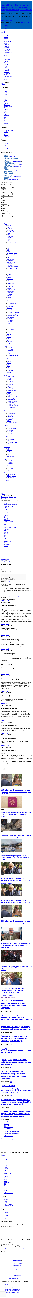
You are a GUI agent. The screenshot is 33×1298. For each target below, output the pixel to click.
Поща (5, 133)
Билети (6, 135)
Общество (7, 35)
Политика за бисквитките (11, 1133)
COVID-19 (7, 121)
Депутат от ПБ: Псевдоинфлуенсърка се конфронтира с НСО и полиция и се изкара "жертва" (15, 945)
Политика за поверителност (12, 1131)
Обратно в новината (6, 20)
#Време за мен (8, 106)
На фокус (6, 46)
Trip (5, 118)
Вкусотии (7, 105)
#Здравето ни (8, 111)
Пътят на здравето (9, 53)
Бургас (6, 148)
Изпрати (3, 581)
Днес (6, 26)
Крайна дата (12, 497)
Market (6, 132)
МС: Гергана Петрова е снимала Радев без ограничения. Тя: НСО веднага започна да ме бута (16, 968)
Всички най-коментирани (8, 995)
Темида (6, 38)
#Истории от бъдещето (10, 504)
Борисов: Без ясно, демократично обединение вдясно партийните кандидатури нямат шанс (13, 990)
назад (2, 1)
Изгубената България (10, 527)
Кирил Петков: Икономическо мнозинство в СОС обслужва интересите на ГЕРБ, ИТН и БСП (16, 7)
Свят (5, 43)
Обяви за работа (8, 130)
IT (4, 517)
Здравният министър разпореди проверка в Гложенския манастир (16, 836)
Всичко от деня (5, 1121)
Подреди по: (4, 597)
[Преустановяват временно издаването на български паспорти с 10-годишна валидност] (11, 808)
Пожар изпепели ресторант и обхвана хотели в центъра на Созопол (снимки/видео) (15, 857)
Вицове (6, 103)
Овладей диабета (9, 52)
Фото (5, 55)
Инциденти (7, 41)
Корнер (6, 510)
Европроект (7, 1128)
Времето (6, 108)
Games (6, 109)
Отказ (4, 498)
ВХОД (2, 594)
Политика (7, 28)
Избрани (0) (15, 596)
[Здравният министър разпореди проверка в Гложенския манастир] (11, 830)
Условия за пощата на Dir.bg (12, 1292)
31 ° (2, 219)
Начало (6, 25)
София (6, 143)
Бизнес (6, 512)
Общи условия (8, 1127)
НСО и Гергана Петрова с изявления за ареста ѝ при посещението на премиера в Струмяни (16, 792)
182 (11, 1096)
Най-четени (4, 997)
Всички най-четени (6, 883)
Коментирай (4, 568)
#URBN (6, 123)
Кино (5, 114)
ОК (2, 498)
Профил (6, 559)
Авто (5, 100)
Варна (6, 146)
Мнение (6, 47)
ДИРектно (7, 49)
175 (11, 1107)
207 (11, 1068)
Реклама (6, 1124)
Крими (6, 37)
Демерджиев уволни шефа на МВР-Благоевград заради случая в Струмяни (15, 879)
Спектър (6, 44)
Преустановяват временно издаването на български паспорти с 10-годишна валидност (16, 814)
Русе (5, 150)
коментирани (9, 773)
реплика (3, 600)
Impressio (6, 518)
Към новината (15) (6, 596)
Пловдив (6, 145)
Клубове (6, 115)
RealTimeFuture (8, 523)
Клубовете (7, 529)
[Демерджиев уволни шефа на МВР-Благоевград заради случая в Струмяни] (11, 873)
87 (10, 1119)
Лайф (5, 509)
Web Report (7, 544)
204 (11, 1082)
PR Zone (6, 50)
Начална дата (4, 497)
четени (3, 773)
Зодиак (6, 112)
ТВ (5, 117)
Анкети (6, 102)
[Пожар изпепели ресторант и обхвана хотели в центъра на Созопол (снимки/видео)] (11, 851)
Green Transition (8, 521)
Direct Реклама (8, 136)
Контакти (7, 1125)
